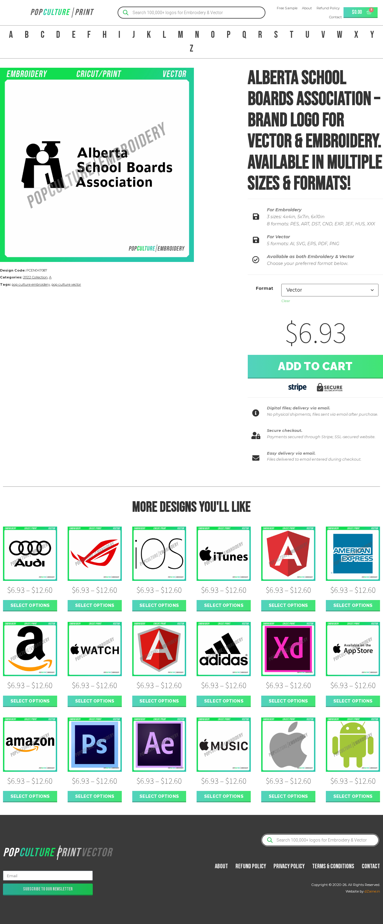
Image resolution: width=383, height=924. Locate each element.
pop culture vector (66, 284)
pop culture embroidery (31, 284)
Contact (335, 17)
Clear (285, 301)
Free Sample (287, 8)
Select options (30, 605)
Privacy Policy (289, 866)
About (307, 8)
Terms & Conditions (333, 866)
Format (264, 288)
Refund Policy (328, 8)
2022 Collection (35, 277)
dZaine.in (372, 891)
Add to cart (315, 366)
